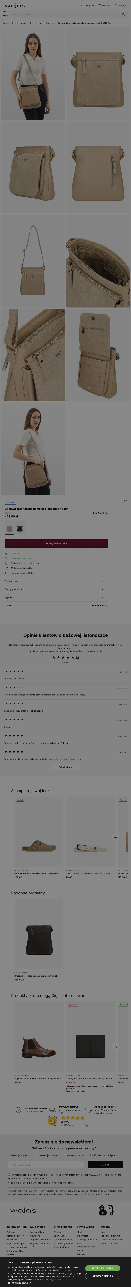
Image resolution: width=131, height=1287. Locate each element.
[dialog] (65, 643)
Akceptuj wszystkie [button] (102, 1268)
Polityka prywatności (51, 1279)
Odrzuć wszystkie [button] (103, 1276)
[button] (45, 1283)
